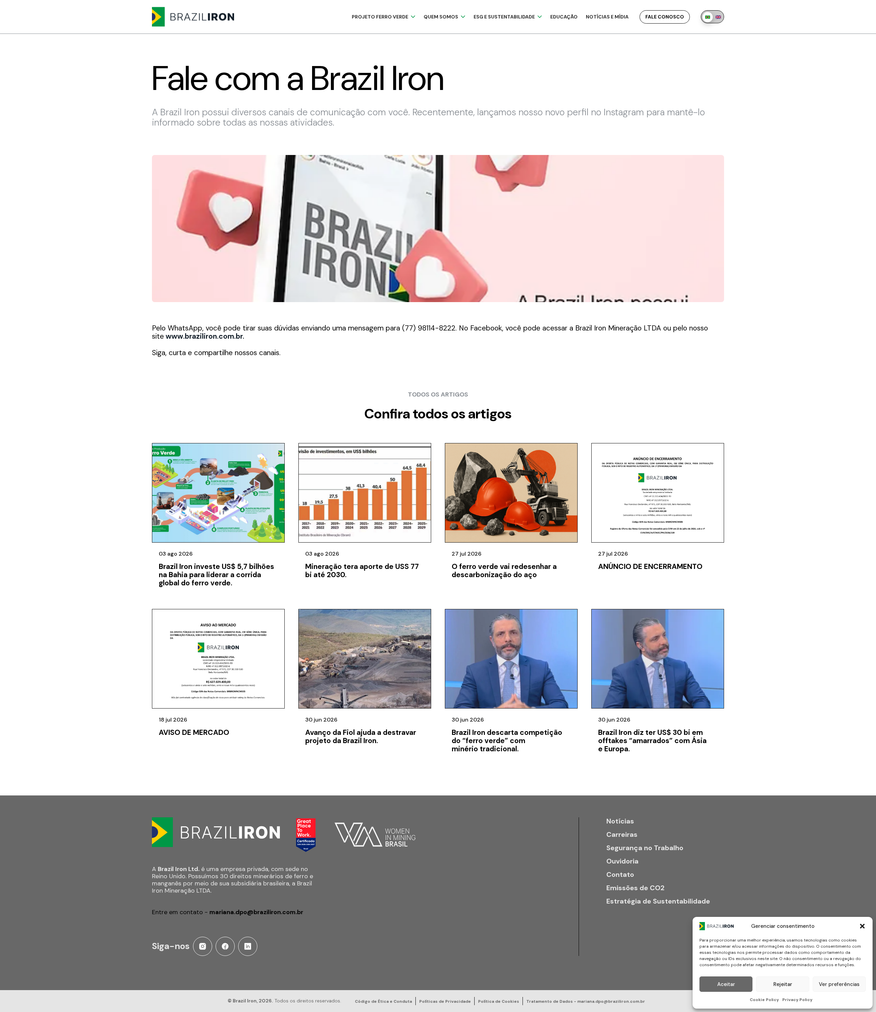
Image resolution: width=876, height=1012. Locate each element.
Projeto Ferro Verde (380, 17)
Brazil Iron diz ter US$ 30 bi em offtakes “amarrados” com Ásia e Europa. (652, 741)
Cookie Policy (764, 999)
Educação (564, 17)
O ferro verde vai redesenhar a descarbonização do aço (504, 571)
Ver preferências (839, 984)
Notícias (620, 821)
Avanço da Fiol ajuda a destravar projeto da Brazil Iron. (360, 736)
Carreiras (621, 835)
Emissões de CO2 (635, 888)
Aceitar (726, 984)
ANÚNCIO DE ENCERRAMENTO (650, 566)
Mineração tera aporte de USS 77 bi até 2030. (362, 571)
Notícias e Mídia (607, 17)
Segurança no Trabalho (644, 848)
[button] (862, 926)
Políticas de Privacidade (445, 1001)
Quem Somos (441, 17)
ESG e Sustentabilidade (504, 17)
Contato (620, 875)
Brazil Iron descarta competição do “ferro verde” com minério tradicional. (507, 741)
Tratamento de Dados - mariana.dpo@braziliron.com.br (585, 1001)
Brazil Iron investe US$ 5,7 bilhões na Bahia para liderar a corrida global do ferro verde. (216, 575)
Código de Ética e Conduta (383, 1001)
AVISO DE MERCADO (194, 732)
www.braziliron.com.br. (204, 336)
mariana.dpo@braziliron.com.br (256, 912)
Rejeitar (782, 984)
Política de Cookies (498, 1001)
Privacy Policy (797, 999)
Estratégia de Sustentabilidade (658, 901)
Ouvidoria (622, 861)
